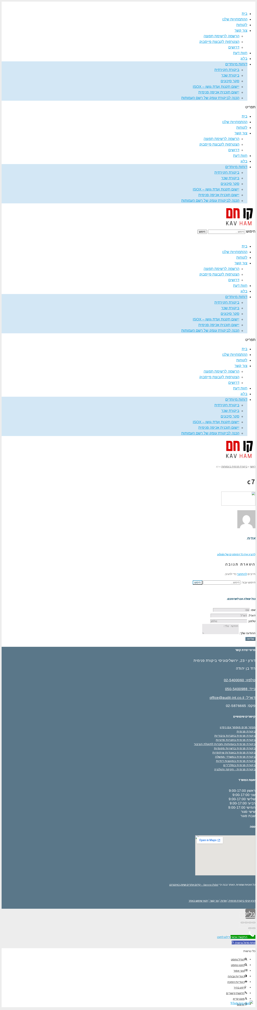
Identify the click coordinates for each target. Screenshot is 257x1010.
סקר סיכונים (230, 81)
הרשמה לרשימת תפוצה (221, 36)
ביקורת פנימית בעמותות (234, 466)
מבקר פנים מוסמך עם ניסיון (238, 727)
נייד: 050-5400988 (240, 689)
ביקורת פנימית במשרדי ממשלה (235, 756)
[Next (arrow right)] (250, 928)
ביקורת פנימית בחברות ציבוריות (235, 735)
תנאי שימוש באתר (198, 900)
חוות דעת (240, 53)
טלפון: (251, 621)
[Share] (250, 922)
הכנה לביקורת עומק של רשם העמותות (210, 98)
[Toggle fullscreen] (246, 922)
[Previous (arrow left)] (253, 928)
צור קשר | (213, 900)
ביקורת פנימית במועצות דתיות (236, 761)
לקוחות (241, 25)
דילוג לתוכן (223, 937)
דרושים (233, 47)
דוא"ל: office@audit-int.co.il (233, 698)
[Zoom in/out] (242, 922)
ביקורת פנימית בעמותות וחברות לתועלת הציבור (224, 744)
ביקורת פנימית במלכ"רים (239, 765)
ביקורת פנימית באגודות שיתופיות (233, 752)
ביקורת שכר (230, 75)
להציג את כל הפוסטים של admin (236, 554)
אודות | (223, 900)
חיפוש (250, 231)
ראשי (252, 466)
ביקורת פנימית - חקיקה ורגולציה (234, 769)
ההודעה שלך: (247, 633)
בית (244, 14)
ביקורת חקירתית (226, 70)
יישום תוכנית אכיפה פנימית (218, 92)
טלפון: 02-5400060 (240, 680)
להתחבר (242, 574)
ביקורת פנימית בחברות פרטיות (236, 739)
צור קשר (241, 30)
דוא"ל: (251, 615)
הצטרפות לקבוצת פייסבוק (219, 42)
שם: (253, 610)
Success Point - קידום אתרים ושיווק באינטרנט (193, 884)
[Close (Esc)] (253, 922)
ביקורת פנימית (246, 731)
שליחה (250, 638)
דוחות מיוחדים (236, 64)
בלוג (244, 59)
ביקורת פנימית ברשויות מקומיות (235, 748)
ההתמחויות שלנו (234, 19)
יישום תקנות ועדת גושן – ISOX (216, 87)
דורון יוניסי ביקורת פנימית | (241, 900)
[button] (128, 107)
